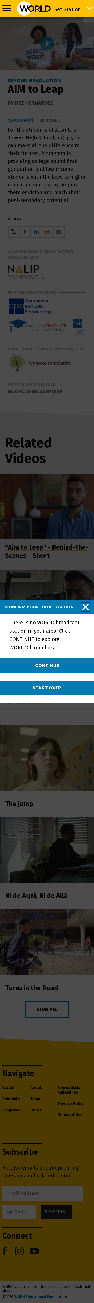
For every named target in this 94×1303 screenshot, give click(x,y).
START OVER (47, 688)
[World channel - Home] (34, 8)
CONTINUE (47, 665)
